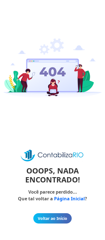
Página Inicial (69, 199)
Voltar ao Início (52, 218)
